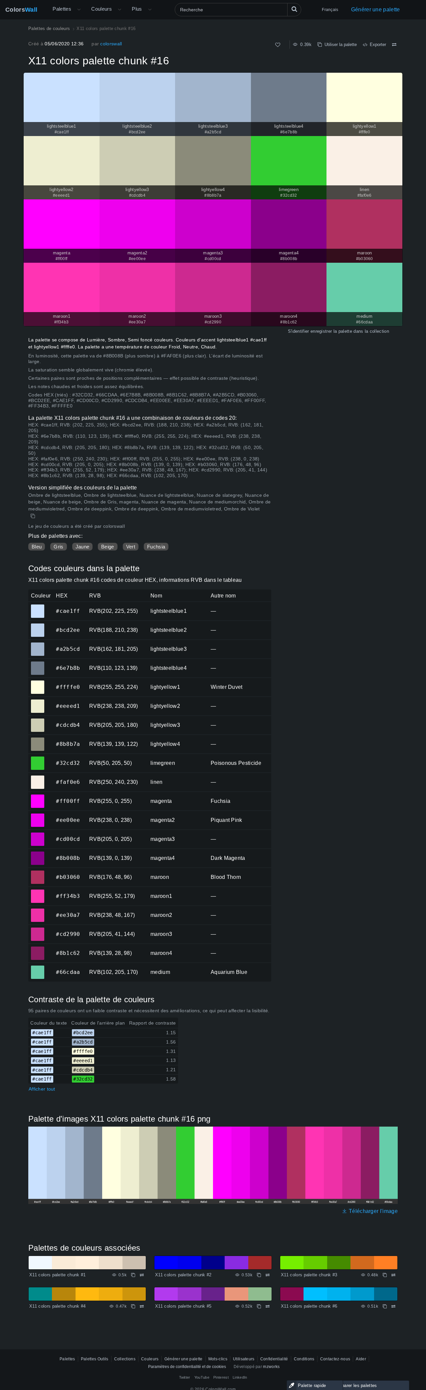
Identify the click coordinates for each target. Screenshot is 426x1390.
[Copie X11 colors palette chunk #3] (385, 1275)
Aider (361, 1359)
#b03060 (37, 872)
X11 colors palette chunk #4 (57, 1306)
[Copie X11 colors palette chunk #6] (385, 1306)
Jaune (83, 546)
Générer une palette (375, 9)
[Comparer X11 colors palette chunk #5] (268, 1306)
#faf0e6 (37, 777)
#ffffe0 (37, 682)
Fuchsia (156, 546)
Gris (58, 546)
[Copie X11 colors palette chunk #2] (259, 1275)
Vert (130, 546)
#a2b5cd (37, 644)
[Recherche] (294, 9)
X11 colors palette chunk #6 (309, 1306)
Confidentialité (274, 1359)
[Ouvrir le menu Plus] (79, 9)
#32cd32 (37, 758)
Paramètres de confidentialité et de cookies (187, 1366)
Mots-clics (217, 1359)
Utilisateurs (244, 1359)
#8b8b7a (37, 739)
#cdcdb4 (37, 720)
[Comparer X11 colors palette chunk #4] (142, 1306)
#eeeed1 (37, 701)
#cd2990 (37, 929)
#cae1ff (37, 606)
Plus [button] (137, 9)
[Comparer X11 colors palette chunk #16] (394, 44)
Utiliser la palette (339, 44)
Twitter (184, 1377)
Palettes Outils (94, 1359)
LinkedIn (240, 1377)
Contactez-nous (335, 1359)
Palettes (62, 9)
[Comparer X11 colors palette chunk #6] (393, 1306)
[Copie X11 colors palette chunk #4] (133, 1306)
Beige (107, 546)
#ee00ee (37, 815)
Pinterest (221, 1377)
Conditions (304, 1359)
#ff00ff (37, 796)
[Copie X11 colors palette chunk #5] (259, 1306)
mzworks (271, 1366)
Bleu (37, 546)
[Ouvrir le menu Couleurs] (119, 9)
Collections (125, 1359)
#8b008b (37, 853)
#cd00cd (37, 834)
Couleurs (101, 9)
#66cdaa (37, 967)
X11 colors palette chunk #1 (57, 1274)
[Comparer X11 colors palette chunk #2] (268, 1275)
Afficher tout (42, 1089)
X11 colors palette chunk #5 (183, 1306)
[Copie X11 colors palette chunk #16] (33, 516)
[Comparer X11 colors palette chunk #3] (393, 1275)
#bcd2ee (37, 625)
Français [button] (330, 9)
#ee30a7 (37, 910)
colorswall (111, 43)
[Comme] (278, 45)
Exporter (376, 44)
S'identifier (298, 331)
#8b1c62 (37, 948)
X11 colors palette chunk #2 (183, 1274)
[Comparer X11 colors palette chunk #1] (142, 1275)
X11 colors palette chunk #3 (309, 1274)
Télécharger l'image (372, 1211)
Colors (21, 9)
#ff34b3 (37, 891)
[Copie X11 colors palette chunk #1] (133, 1275)
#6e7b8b (37, 663)
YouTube (201, 1377)
